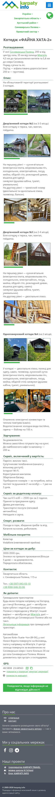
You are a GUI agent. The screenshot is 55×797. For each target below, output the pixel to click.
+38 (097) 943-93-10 (20, 583)
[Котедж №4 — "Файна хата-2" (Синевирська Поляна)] (16, 349)
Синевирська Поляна (22, 51)
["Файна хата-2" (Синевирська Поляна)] (16, 100)
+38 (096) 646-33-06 (14, 587)
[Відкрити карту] (27, 668)
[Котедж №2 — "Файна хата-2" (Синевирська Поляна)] (16, 145)
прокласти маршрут (16, 675)
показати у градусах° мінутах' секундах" (27, 671)
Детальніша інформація (16, 624)
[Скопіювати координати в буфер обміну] (31, 668)
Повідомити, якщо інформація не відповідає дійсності (27, 687)
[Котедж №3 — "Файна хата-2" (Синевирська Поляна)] (16, 253)
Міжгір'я (41, 55)
